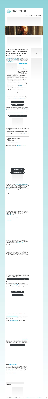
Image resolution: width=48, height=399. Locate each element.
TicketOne (15, 59)
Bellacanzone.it (12, 397)
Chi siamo (39, 15)
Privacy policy (26, 397)
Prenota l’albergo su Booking (17, 104)
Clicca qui (15, 98)
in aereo (8, 216)
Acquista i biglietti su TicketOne (17, 101)
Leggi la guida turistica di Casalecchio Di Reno (17, 115)
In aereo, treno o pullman (11, 140)
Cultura (35, 15)
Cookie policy (29, 397)
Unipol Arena (20, 85)
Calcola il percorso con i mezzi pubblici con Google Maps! (18, 279)
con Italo (16, 217)
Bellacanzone (19, 11)
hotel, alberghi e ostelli (14, 284)
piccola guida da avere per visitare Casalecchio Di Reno (14, 111)
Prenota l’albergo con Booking (17, 291)
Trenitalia (12, 217)
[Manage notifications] (46, 397)
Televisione (31, 15)
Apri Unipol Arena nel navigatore (17, 169)
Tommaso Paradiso (9, 58)
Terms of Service (33, 397)
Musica (27, 15)
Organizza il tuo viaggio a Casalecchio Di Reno (13, 138)
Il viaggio (8, 139)
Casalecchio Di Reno (18, 58)
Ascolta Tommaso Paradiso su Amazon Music (13, 142)
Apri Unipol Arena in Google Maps (17, 172)
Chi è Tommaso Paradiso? (10, 143)
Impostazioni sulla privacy (38, 397)
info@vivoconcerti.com (22, 98)
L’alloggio (8, 141)
